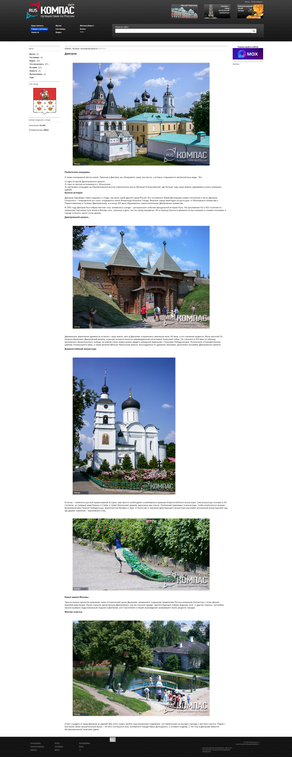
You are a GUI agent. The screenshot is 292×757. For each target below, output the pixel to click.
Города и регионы (37, 746)
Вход (247, 2)
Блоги (81, 746)
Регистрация (256, 2)
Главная (68, 48)
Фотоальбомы (84, 743)
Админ (84, 164)
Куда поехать (35, 743)
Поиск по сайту (121, 27)
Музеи (57, 743)
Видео (57, 750)
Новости (33, 750)
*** (80, 750)
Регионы (75, 48)
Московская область (89, 48)
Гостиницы (59, 746)
